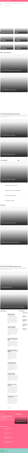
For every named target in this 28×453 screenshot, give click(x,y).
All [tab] (18, 160)
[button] (2, 451)
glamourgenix (4, 180)
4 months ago (7, 180)
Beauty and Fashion (4, 69)
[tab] (2, 426)
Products (2, 241)
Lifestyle (11, 383)
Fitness (9, 383)
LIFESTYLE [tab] (23, 160)
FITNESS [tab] (20, 160)
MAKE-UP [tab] (26, 160)
